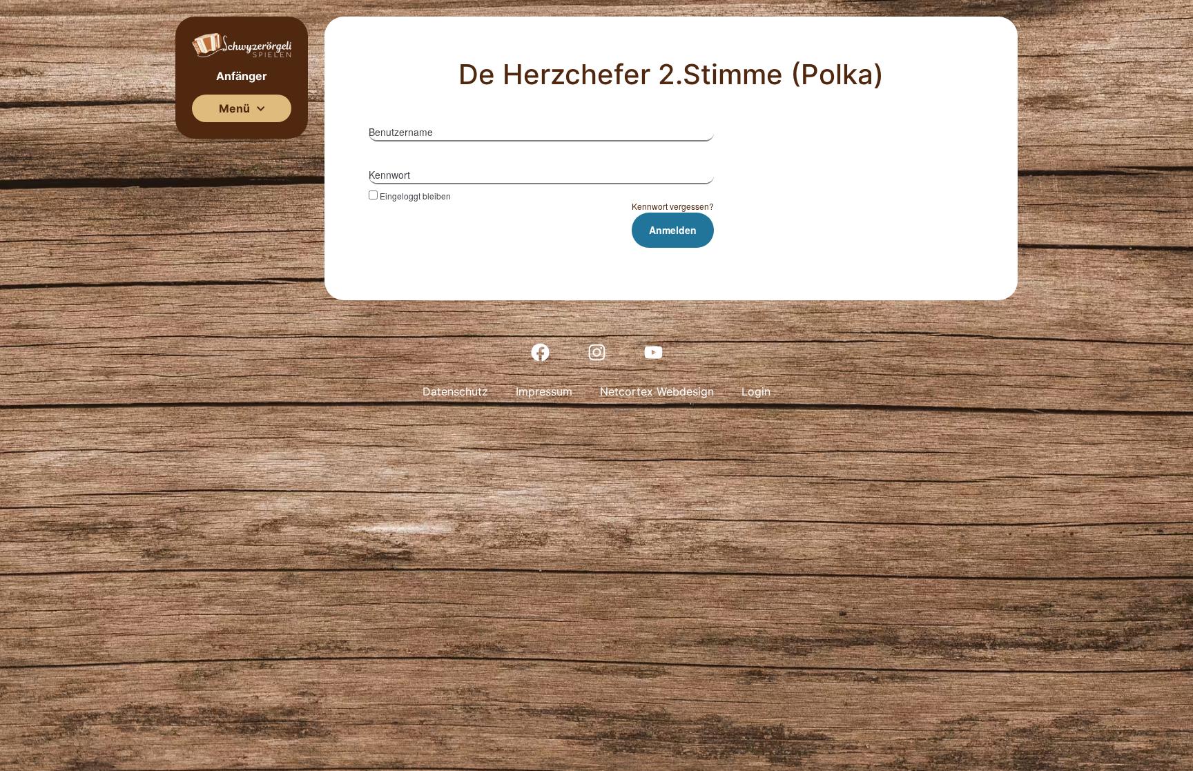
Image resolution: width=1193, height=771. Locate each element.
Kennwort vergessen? (673, 206)
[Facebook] (540, 352)
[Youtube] (653, 352)
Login (755, 391)
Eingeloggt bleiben (415, 195)
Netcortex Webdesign (657, 391)
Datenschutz (455, 391)
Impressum (544, 391)
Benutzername (401, 132)
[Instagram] (596, 352)
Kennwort (389, 174)
